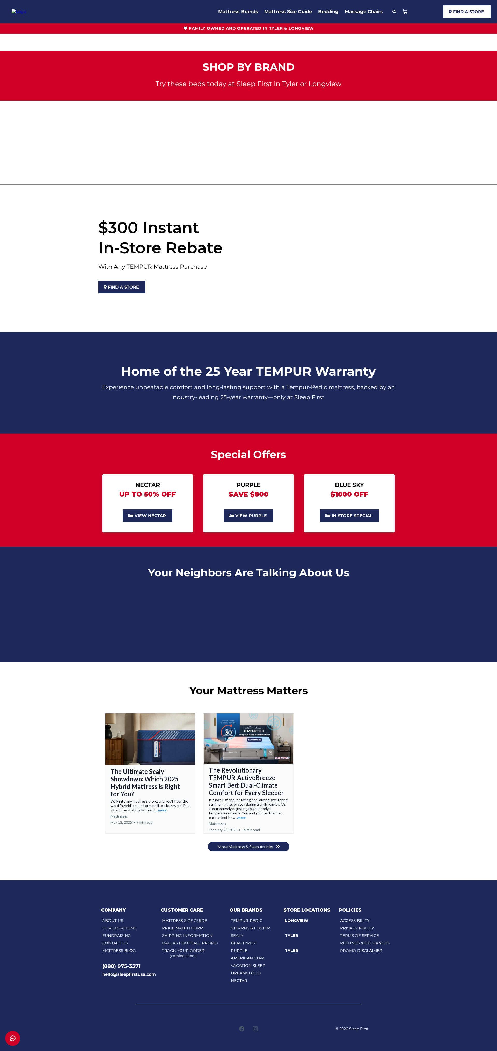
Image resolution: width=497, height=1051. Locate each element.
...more (161, 810)
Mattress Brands (238, 11)
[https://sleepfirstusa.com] (19, 11)
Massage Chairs (364, 11)
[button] (150, 773)
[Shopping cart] (405, 11)
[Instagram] (255, 1028)
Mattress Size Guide (288, 11)
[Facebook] (241, 1028)
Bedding (328, 11)
